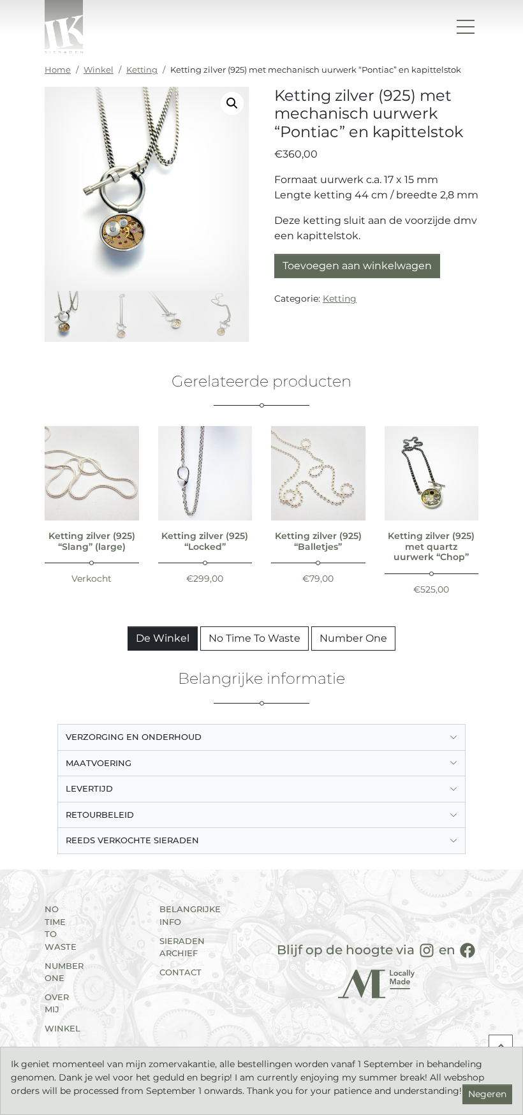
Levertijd (89, 788)
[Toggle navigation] (465, 27)
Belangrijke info (177, 915)
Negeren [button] (487, 1094)
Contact (177, 972)
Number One (353, 638)
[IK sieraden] (64, 27)
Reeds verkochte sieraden (132, 840)
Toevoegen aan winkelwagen (357, 266)
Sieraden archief (177, 947)
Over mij (57, 1003)
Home (58, 69)
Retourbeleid (100, 814)
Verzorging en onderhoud (134, 737)
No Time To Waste (254, 638)
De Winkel (162, 638)
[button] (232, 103)
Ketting (142, 69)
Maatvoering (98, 763)
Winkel (99, 69)
